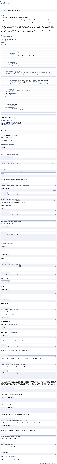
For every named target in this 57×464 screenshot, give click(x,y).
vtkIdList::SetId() (36, 431)
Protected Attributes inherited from (7, 140)
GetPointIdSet (12, 96)
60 (5, 37)
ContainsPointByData (13, 73)
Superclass (8, 44)
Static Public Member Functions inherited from (9, 125)
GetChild (11, 69)
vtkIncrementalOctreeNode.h (8, 12)
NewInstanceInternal (12, 130)
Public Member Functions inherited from (8, 117)
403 (6, 342)
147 (6, 351)
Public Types (31, 9)
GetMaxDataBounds (12, 62)
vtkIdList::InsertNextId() (46, 83)
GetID (11, 89)
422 (6, 368)
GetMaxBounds (12, 107)
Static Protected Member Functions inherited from (10, 139)
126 (6, 324)
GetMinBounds (12, 104)
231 (6, 449)
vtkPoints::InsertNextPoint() (16, 383)
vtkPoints (16, 372)
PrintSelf (11, 51)
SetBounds (11, 55)
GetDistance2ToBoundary (13, 80)
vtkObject (5, 44)
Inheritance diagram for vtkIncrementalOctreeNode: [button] (8, 39)
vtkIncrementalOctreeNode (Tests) (7, 36)
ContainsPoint (12, 71)
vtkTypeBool (8, 71)
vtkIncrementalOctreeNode (5, 69)
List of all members (55, 9)
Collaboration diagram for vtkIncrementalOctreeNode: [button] (8, 40)
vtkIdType (16, 375)
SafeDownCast (14, 123)
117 (6, 314)
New (12, 124)
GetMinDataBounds (12, 60)
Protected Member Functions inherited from (8, 134)
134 (6, 332)
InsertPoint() (3, 383)
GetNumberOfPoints (13, 93)
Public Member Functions (35, 9)
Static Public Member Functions (42, 9)
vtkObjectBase (15, 118)
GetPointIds (12, 91)
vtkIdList (21, 82)
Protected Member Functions (49, 9)
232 (6, 456)
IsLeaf (11, 64)
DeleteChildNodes (12, 53)
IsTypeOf (13, 122)
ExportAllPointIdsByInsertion (14, 82)
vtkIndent (19, 51)
